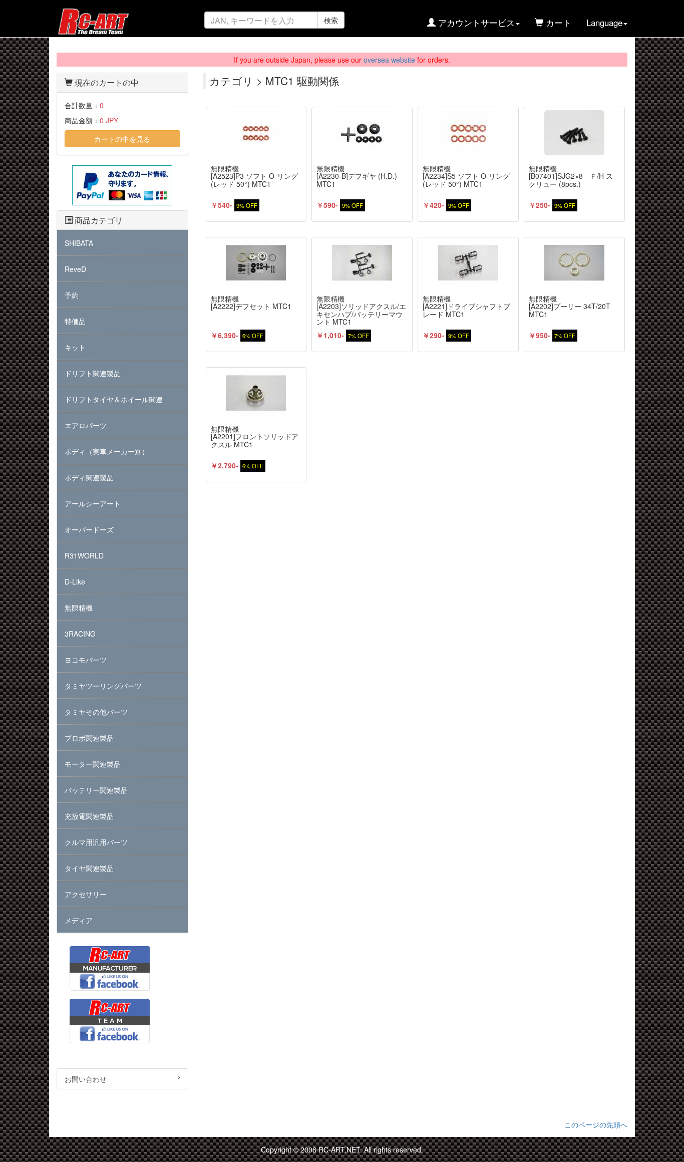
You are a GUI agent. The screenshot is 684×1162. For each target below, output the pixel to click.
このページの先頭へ (595, 1124)
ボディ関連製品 (89, 477)
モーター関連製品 (93, 764)
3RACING (80, 634)
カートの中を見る (122, 139)
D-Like (75, 581)
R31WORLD (84, 555)
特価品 (75, 321)
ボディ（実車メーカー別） (107, 451)
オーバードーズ (89, 529)
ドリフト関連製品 (93, 373)
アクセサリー (86, 894)
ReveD (75, 269)
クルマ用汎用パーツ (96, 842)
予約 (72, 295)
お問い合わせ (86, 1079)
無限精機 (79, 608)
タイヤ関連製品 (89, 868)
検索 (331, 20)
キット (75, 347)
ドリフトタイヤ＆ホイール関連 (114, 399)
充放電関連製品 (89, 816)
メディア (79, 920)
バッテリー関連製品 (96, 790)
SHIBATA (79, 243)
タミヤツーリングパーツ (103, 686)
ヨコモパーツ (86, 660)
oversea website (389, 60)
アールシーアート (93, 503)
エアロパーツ (86, 425)
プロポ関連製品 (89, 738)
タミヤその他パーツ (96, 712)
